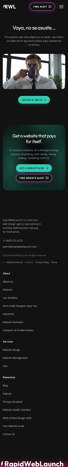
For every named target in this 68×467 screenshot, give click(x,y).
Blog (5, 385)
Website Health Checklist (17, 409)
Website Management (15, 357)
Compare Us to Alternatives (18, 330)
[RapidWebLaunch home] (9, 6)
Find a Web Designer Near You (20, 306)
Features (8, 289)
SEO (5, 366)
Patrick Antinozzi (14, 262)
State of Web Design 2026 (17, 418)
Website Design (11, 349)
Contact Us (9, 434)
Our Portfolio (10, 298)
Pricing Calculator (12, 401)
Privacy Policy (42, 262)
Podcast (7, 393)
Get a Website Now (32, 168)
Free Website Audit (32, 178)
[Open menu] (61, 6)
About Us (8, 281)
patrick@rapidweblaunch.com (20, 246)
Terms (54, 262)
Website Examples (13, 322)
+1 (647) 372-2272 (12, 240)
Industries (8, 314)
